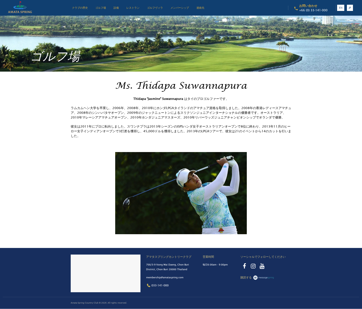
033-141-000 (160, 285)
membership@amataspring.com (164, 277)
